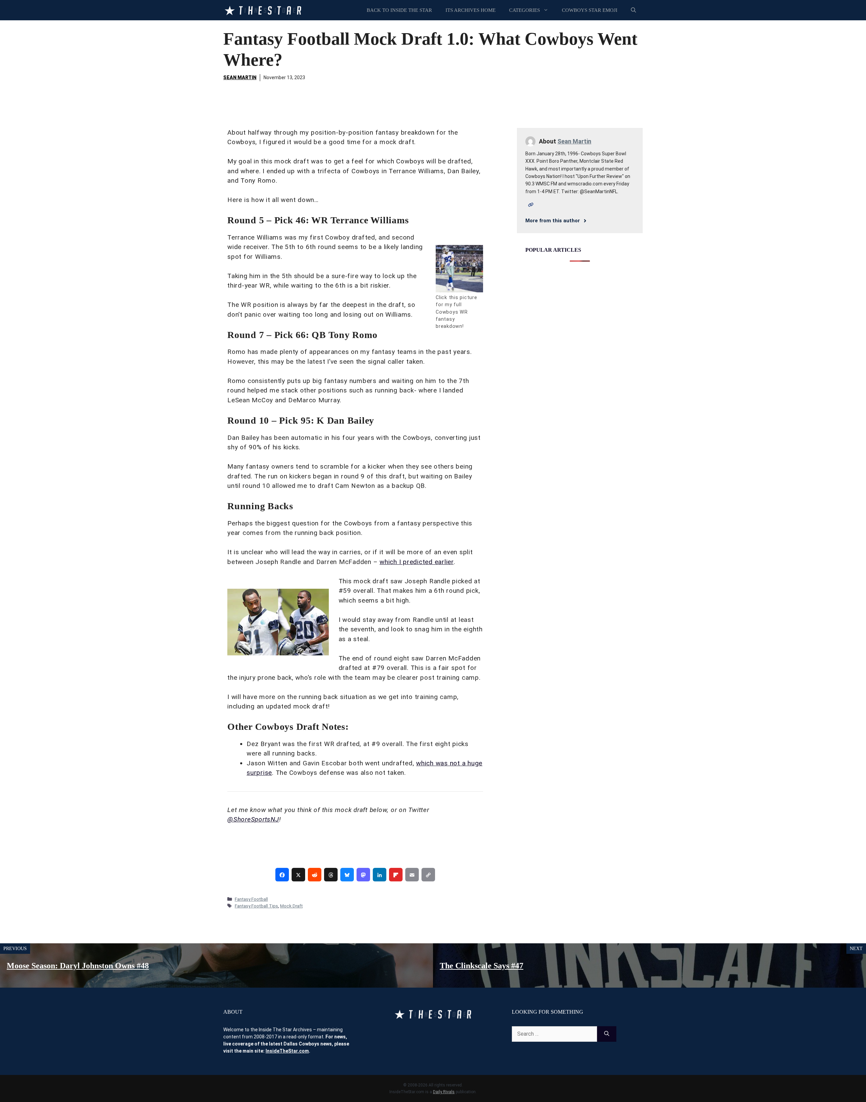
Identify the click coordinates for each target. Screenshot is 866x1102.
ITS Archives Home (471, 10)
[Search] (606, 1034)
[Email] (412, 874)
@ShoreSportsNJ (253, 819)
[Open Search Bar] (633, 10)
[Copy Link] (428, 874)
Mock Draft (291, 905)
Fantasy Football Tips (256, 905)
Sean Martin (239, 77)
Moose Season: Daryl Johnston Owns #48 (78, 965)
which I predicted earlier (417, 562)
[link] (282, 874)
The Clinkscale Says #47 (481, 965)
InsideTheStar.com (287, 1051)
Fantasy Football (251, 899)
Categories (524, 10)
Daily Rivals (444, 1091)
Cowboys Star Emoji (589, 10)
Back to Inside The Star (399, 10)
